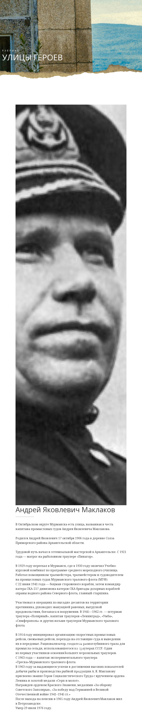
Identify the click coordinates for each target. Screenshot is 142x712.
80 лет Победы (85, 632)
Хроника (80, 664)
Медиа (79, 670)
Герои (79, 648)
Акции (79, 654)
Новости (81, 643)
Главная (80, 626)
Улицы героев (84, 659)
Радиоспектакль (86, 637)
